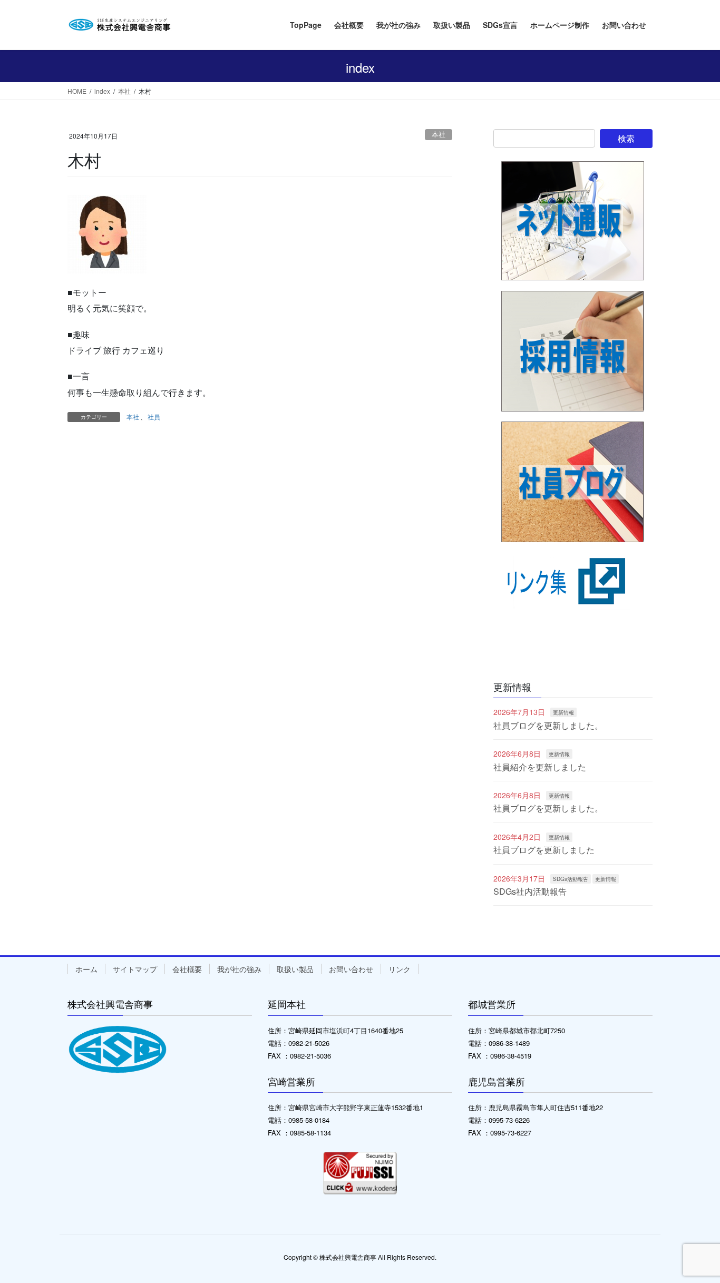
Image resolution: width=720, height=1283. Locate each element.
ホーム (86, 969)
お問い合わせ (351, 969)
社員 (154, 416)
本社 (438, 134)
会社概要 (187, 969)
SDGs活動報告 (570, 879)
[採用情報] (573, 351)
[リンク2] (573, 518)
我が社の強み (239, 969)
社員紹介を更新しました (539, 767)
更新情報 (563, 712)
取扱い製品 (295, 969)
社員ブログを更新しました (544, 850)
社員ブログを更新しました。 (548, 725)
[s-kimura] (107, 234)
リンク (399, 969)
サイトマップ (135, 969)
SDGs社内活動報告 (530, 891)
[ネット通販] (573, 221)
